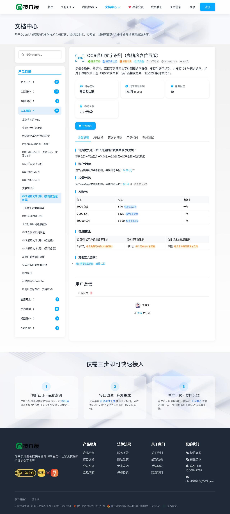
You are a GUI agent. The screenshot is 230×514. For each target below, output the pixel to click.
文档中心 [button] (111, 7)
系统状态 (172, 506)
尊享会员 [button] (138, 7)
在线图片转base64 (33, 281)
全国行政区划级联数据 (34, 224)
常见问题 (89, 472)
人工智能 (154, 61)
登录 (192, 7)
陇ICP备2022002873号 (91, 506)
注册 (208, 7)
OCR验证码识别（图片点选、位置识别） (40, 153)
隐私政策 (123, 459)
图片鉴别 (27, 272)
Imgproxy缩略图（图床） (36, 143)
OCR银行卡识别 (31, 171)
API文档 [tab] (98, 137)
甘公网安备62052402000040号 (129, 506)
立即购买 (87, 125)
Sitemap (155, 506)
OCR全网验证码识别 (33, 232)
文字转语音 (28, 188)
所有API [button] (66, 7)
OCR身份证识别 (31, 179)
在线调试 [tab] (148, 137)
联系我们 (157, 472)
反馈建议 (157, 466)
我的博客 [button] (88, 7)
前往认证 (100, 263)
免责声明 (123, 466)
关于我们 (157, 453)
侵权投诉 (123, 472)
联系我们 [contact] (156, 7)
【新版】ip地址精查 (33, 207)
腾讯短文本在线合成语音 (36, 135)
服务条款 (123, 453)
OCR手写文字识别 (32, 163)
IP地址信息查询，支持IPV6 (37, 289)
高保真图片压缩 (31, 119)
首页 (51, 7)
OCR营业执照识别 (32, 216)
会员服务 (89, 466)
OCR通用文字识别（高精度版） (40, 248)
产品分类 (89, 453)
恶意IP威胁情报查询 (33, 256)
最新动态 (157, 459)
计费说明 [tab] (83, 137)
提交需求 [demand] (175, 7)
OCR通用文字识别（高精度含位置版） (40, 198)
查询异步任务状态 (32, 127)
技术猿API (42, 505)
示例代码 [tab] (132, 137)
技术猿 (35, 499)
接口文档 (89, 459)
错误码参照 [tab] (115, 137)
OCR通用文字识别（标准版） (38, 240)
